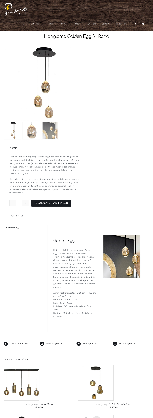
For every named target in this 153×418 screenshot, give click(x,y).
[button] (143, 24)
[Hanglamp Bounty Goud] (21, 383)
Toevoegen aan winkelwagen (51, 203)
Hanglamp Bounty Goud (39, 404)
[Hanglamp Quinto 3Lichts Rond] (96, 383)
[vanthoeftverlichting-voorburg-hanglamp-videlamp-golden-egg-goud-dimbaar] (41, 84)
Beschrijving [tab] (12, 228)
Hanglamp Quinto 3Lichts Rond (113, 404)
